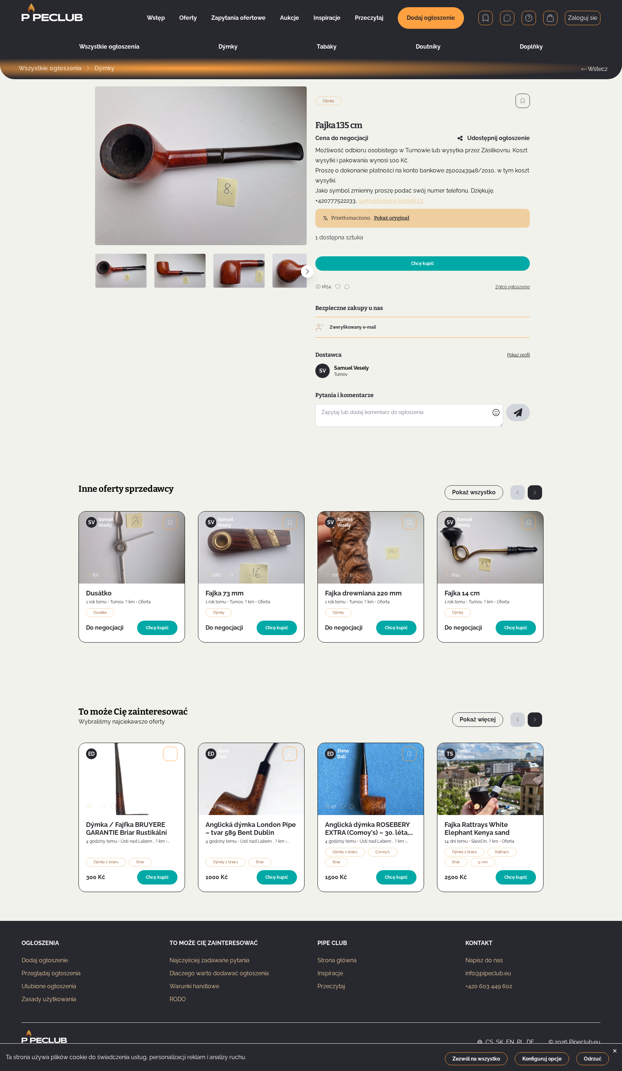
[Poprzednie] (517, 492)
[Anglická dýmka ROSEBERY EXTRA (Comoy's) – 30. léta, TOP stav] (371, 779)
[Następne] (535, 492)
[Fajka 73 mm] (251, 548)
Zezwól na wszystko (476, 1059)
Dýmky (228, 46)
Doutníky (428, 46)
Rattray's (502, 852)
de (530, 1042)
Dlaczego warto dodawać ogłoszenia (219, 973)
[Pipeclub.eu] (44, 1042)
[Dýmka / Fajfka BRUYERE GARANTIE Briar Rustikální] (132, 779)
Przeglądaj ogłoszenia (51, 973)
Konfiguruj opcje (542, 1059)
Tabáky (327, 46)
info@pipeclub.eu (488, 973)
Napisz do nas (484, 960)
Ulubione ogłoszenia (49, 986)
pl (520, 1042)
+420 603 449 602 (488, 986)
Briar (140, 862)
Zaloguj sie (582, 17)
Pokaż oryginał (391, 218)
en (510, 1042)
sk (499, 1042)
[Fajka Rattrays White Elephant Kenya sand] (490, 779)
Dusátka (100, 613)
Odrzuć (592, 1059)
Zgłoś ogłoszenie (512, 286)
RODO (178, 999)
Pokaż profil (518, 354)
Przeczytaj (331, 986)
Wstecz (598, 69)
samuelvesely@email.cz (391, 200)
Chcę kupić (422, 263)
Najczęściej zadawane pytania (209, 960)
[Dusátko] (132, 548)
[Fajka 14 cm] (490, 548)
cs (489, 1042)
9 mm (483, 862)
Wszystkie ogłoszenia (109, 46)
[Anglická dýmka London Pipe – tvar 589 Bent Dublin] (251, 779)
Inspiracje (330, 973)
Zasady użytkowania (49, 999)
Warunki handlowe (194, 986)
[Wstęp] (52, 18)
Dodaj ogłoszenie (431, 17)
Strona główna (337, 960)
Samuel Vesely (351, 368)
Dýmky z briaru (106, 862)
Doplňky (531, 46)
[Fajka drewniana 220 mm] (371, 548)
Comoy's (382, 852)
